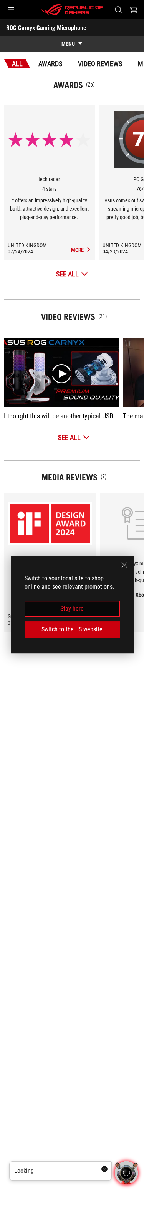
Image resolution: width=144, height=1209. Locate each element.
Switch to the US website (72, 629)
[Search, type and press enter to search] (118, 9)
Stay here (72, 608)
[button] (10, 9)
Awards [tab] (50, 64)
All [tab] (17, 64)
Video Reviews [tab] (100, 64)
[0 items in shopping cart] (133, 9)
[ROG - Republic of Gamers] (72, 9)
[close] (124, 565)
